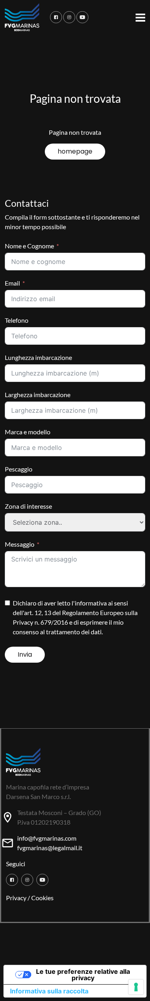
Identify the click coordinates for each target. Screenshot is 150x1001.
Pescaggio (18, 469)
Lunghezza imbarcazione (38, 357)
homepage (75, 151)
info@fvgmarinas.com (46, 838)
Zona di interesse (28, 506)
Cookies (42, 897)
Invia (25, 654)
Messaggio (19, 544)
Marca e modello (27, 432)
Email (12, 283)
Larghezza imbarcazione (37, 394)
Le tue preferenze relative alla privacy (83, 974)
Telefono (16, 320)
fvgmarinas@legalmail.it (49, 847)
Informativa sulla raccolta (49, 991)
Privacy (16, 897)
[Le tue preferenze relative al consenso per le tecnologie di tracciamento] (136, 987)
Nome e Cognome (29, 246)
